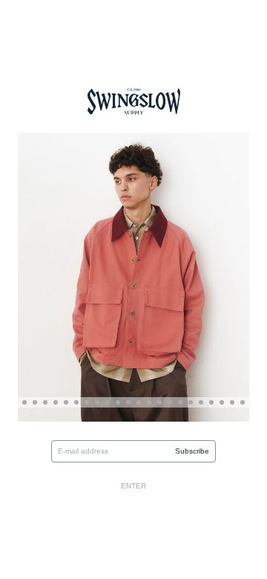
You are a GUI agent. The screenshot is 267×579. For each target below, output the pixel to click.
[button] (24, 402)
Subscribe (192, 451)
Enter (133, 486)
